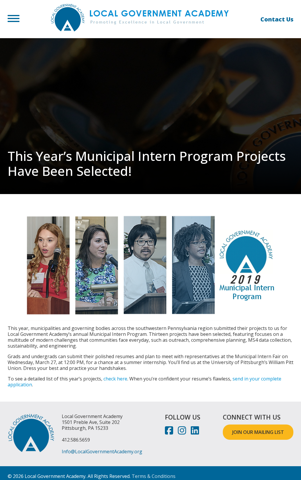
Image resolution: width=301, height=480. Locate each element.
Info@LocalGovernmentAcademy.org (102, 451)
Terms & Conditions (153, 476)
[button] (13, 19)
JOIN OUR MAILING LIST (258, 432)
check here (115, 378)
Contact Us (276, 19)
